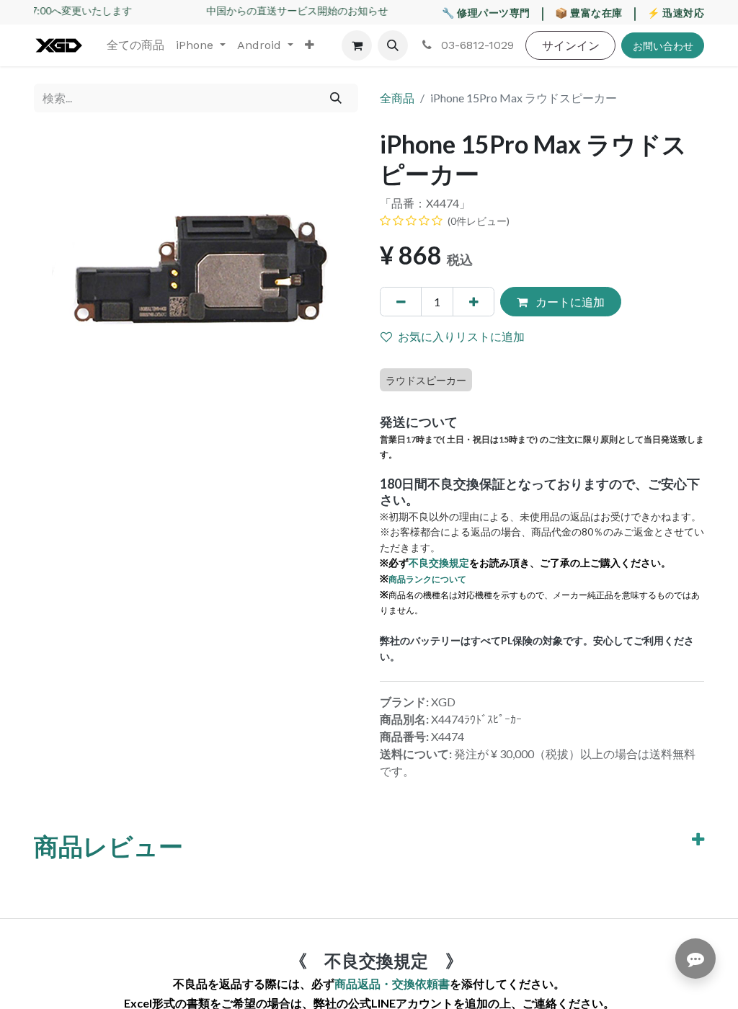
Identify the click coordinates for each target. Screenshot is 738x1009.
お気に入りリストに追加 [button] (461, 336)
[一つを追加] (473, 301)
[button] (393, 45)
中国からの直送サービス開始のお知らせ (289, 10)
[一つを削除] (401, 301)
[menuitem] (135, 45)
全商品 (397, 98)
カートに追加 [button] (569, 301)
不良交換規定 (439, 562)
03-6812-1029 (475, 45)
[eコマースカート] (357, 45)
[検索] (336, 98)
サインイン (571, 45)
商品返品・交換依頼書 (392, 983)
